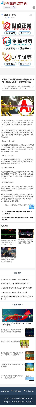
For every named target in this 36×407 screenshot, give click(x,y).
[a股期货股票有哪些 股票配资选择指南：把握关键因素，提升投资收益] (26, 233)
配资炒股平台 (17, 391)
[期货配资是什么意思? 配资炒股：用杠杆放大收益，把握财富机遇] (8, 251)
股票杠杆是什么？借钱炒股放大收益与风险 (15, 284)
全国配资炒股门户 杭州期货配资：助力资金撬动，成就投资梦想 (17, 324)
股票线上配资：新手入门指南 (10, 341)
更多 (30, 15)
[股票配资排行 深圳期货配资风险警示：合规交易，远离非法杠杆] (29, 355)
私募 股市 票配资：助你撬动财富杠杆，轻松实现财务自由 (12, 377)
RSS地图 (22, 398)
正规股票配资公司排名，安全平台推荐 (14, 292)
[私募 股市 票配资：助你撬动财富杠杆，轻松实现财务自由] (29, 378)
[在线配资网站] (14, 3)
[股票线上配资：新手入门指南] (24, 344)
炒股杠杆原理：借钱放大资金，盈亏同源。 (15, 279)
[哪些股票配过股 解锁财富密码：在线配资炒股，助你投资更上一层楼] (8, 234)
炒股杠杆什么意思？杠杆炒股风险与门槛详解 (16, 288)
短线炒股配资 (30, 391)
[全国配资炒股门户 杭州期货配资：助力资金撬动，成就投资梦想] (17, 315)
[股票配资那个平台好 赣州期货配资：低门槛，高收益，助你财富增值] (29, 332)
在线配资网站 (5, 391)
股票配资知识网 (22, 402)
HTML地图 (29, 398)
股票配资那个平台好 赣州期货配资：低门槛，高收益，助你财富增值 (12, 331)
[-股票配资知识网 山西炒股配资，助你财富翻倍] (29, 367)
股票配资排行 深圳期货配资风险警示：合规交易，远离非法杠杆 (12, 354)
